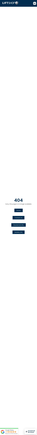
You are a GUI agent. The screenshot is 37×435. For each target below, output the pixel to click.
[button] (34, 3)
